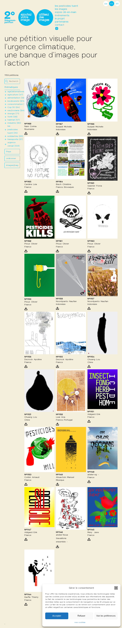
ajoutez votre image (26, 17)
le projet (60, 18)
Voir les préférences (106, 615)
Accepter (56, 615)
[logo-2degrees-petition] (10, 17)
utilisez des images (44, 17)
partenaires (61, 22)
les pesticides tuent (66, 6)
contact (59, 25)
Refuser (81, 615)
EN (105, 4)
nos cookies (80, 622)
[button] (116, 587)
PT (117, 4)
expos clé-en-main (65, 12)
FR (111, 4)
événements (62, 15)
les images (61, 9)
